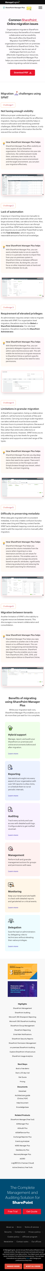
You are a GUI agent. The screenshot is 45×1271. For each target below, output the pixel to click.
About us (10, 1227)
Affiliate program (30, 1237)
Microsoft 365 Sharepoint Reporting (22, 1017)
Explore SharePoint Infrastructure (22, 1052)
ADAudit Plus (22, 1128)
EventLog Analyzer (22, 1141)
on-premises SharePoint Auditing (22, 1047)
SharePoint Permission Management (22, 1043)
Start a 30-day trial (23, 1073)
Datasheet (22, 1091)
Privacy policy (34, 1232)
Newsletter (8, 1242)
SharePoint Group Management (22, 1026)
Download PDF (21, 72)
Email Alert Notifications (22, 1034)
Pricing (22, 1081)
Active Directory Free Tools (22, 1167)
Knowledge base (22, 1107)
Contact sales (22, 1242)
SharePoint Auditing (22, 1013)
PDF (25, 1098)
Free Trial (13, 1211)
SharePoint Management (22, 1008)
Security (8, 1232)
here (28, 1258)
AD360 (22, 1159)
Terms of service (32, 1227)
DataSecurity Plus (22, 1150)
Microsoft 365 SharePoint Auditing (22, 1021)
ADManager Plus (22, 1124)
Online (20, 1098)
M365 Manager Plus (22, 1146)
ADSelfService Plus (22, 1133)
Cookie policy (13, 1237)
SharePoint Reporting (22, 1030)
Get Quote (22, 1077)
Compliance (20, 1232)
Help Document (22, 1103)
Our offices (36, 1242)
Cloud (31, 1163)
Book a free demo (22, 1068)
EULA (19, 1227)
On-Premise (23, 1163)
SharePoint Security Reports (22, 1039)
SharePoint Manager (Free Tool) (22, 1119)
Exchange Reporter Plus (23, 1137)
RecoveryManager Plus (22, 1154)
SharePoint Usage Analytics (22, 1056)
